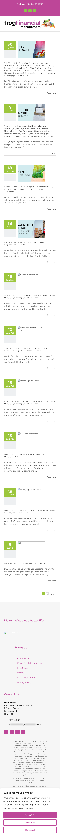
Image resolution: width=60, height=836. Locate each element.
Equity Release (42, 65)
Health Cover (47, 68)
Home (6, 71)
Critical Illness (29, 65)
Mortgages (17, 73)
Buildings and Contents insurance (38, 187)
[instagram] (23, 732)
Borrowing (23, 63)
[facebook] (6, 732)
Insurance (31, 71)
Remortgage (9, 76)
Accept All (30, 815)
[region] (30, 812)
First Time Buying (33, 68)
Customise (30, 822)
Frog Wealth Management (30, 663)
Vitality (20, 672)
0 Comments (22, 76)
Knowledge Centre (26, 677)
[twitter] (12, 732)
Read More (51, 93)
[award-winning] (13, 633)
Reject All (30, 830)
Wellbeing (38, 136)
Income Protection (18, 71)
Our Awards (23, 658)
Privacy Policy (24, 682)
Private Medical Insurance (34, 73)
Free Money (23, 668)
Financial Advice (18, 68)
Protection (50, 73)
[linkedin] (17, 732)
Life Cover (40, 71)
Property (8, 136)
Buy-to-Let (17, 65)
